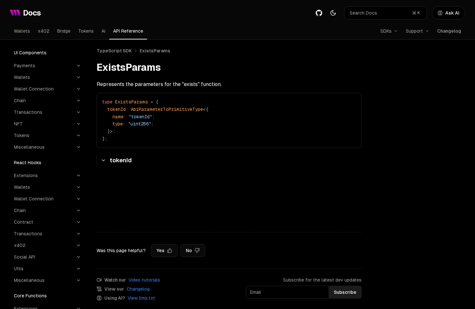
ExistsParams (155, 50)
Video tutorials (144, 279)
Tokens (86, 31)
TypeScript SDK (114, 50)
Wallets (22, 31)
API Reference (128, 31)
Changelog (449, 31)
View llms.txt (141, 298)
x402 (43, 31)
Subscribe (345, 292)
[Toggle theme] (333, 12)
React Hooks (27, 162)
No (189, 250)
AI (103, 31)
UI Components (30, 52)
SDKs (386, 31)
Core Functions (30, 295)
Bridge (63, 31)
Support (414, 31)
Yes (160, 250)
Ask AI (452, 13)
